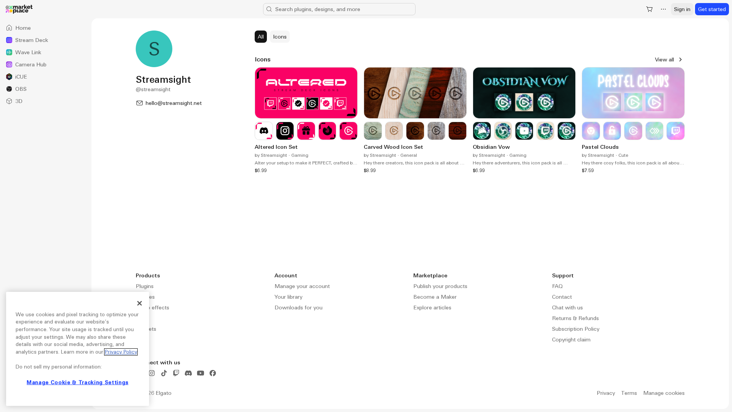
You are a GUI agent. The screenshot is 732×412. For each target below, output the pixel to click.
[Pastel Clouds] (633, 120)
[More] (663, 9)
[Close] (139, 303)
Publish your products (440, 286)
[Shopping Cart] (650, 9)
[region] (77, 349)
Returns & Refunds (575, 318)
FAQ (557, 286)
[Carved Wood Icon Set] (415, 120)
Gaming (299, 155)
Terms (629, 393)
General (408, 155)
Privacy (606, 393)
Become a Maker (435, 297)
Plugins (145, 286)
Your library (288, 297)
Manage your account (302, 286)
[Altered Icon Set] (306, 120)
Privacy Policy (121, 352)
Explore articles (432, 307)
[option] (45, 28)
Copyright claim (571, 339)
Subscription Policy (575, 329)
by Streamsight (271, 155)
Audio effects (152, 307)
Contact (562, 297)
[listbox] (45, 64)
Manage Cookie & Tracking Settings (77, 382)
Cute (623, 155)
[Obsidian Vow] (524, 120)
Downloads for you (298, 307)
